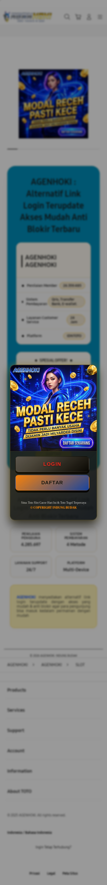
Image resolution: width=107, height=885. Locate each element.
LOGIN (52, 464)
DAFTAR (52, 482)
